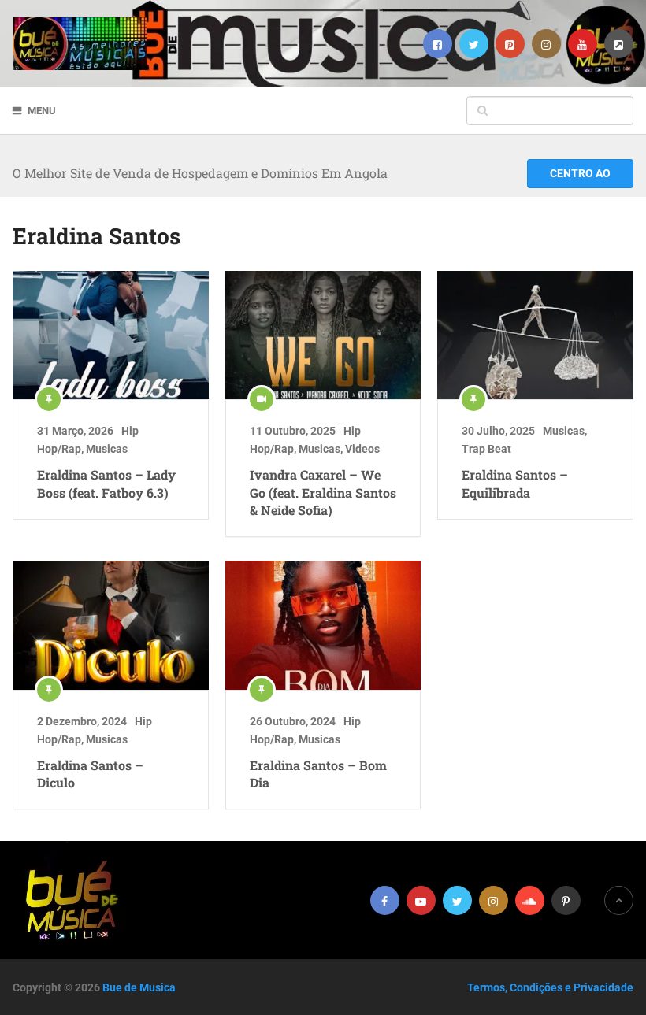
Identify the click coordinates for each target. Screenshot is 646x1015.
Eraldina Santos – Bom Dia (318, 774)
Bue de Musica (139, 987)
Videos (362, 449)
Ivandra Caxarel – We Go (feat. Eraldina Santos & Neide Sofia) (323, 492)
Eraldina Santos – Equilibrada (515, 483)
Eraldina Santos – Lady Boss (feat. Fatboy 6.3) (106, 483)
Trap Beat (486, 449)
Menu (42, 111)
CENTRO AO (580, 173)
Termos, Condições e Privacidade (550, 987)
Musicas (107, 449)
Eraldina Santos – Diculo (90, 774)
